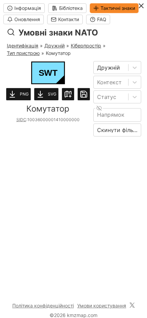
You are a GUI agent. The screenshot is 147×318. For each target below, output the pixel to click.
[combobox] (98, 67)
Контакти (68, 19)
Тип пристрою (23, 53)
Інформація (27, 8)
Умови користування (101, 305)
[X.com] (132, 306)
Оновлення (27, 19)
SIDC (21, 119)
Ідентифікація (22, 45)
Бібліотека (71, 8)
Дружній (54, 45)
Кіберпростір (86, 45)
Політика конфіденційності (43, 305)
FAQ (101, 19)
